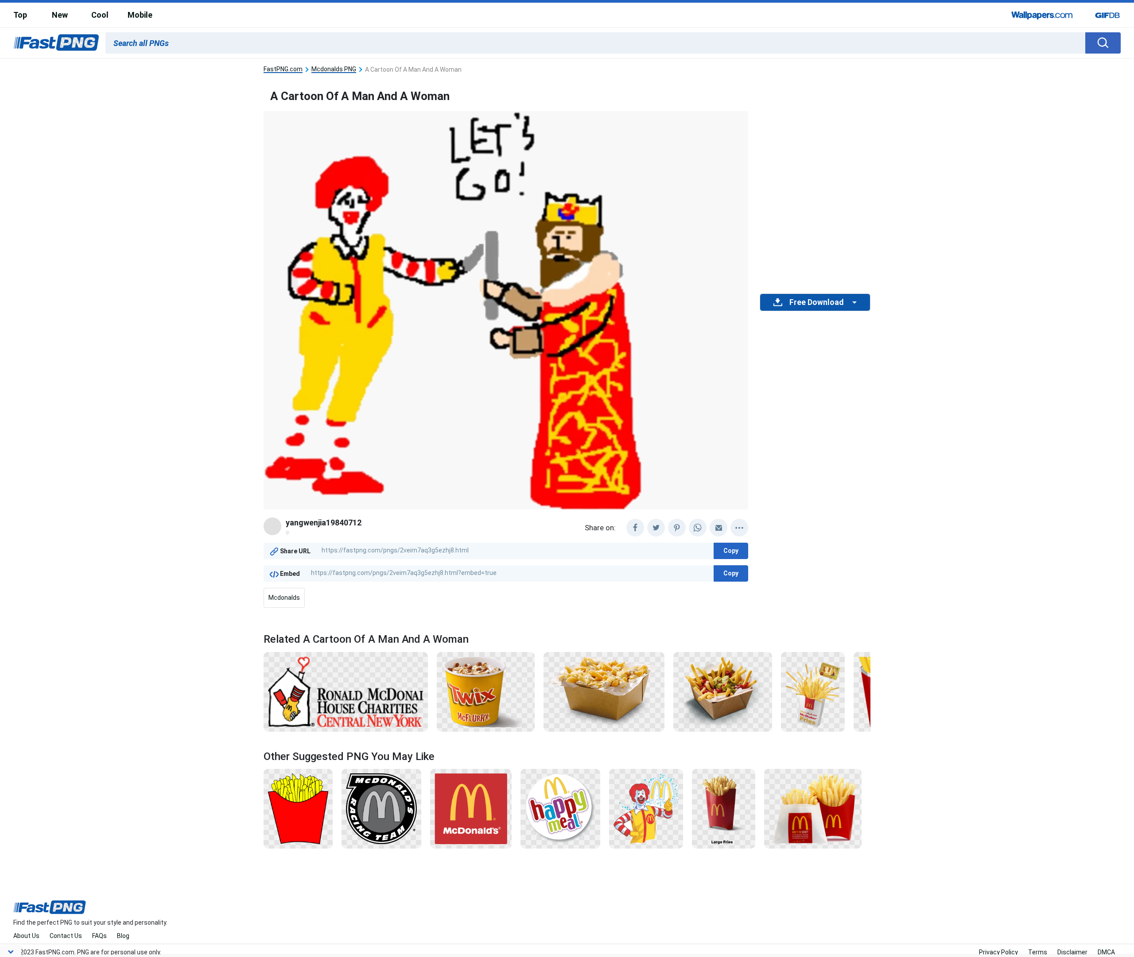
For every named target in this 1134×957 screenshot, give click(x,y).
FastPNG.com (283, 69)
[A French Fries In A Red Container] (723, 808)
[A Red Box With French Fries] (298, 808)
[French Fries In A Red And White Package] (813, 808)
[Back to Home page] (56, 43)
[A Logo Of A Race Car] (381, 808)
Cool (100, 14)
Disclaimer (1072, 952)
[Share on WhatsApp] (698, 527)
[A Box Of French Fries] (604, 691)
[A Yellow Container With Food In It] (485, 691)
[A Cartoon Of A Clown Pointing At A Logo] (646, 808)
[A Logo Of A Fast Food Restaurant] (560, 808)
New (60, 14)
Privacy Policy (998, 952)
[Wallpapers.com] (1042, 15)
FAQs (99, 935)
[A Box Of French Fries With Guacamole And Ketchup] (723, 691)
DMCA (1106, 952)
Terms (1037, 952)
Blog (123, 935)
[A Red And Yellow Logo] (471, 808)
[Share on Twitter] (656, 527)
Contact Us (66, 935)
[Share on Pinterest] (677, 527)
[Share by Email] (718, 527)
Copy (730, 550)
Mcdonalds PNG (333, 69)
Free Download (816, 302)
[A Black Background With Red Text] (345, 691)
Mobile (140, 14)
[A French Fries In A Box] (812, 691)
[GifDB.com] (1107, 15)
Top (20, 14)
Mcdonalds (284, 597)
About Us (26, 935)
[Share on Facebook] (635, 527)
